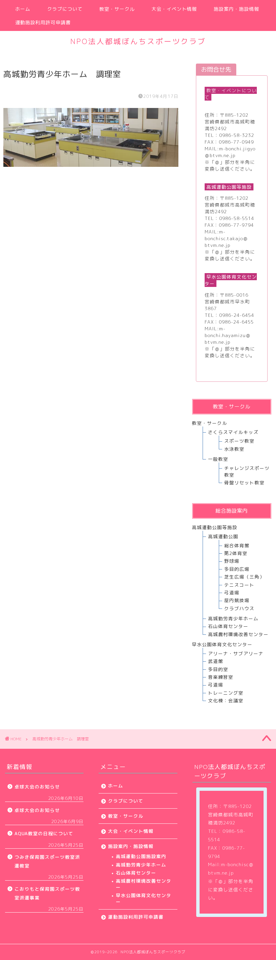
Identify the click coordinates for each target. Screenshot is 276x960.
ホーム (22, 9)
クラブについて (64, 9)
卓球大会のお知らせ (37, 786)
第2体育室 (235, 553)
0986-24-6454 (236, 315)
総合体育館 (236, 545)
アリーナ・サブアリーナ (236, 653)
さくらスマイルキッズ (233, 432)
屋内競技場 (236, 600)
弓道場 (231, 592)
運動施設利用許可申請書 (43, 23)
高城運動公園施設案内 (141, 856)
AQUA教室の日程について (43, 833)
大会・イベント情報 (174, 9)
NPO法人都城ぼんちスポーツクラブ (138, 41)
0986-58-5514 (236, 218)
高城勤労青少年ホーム (233, 618)
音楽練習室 (220, 677)
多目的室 (218, 669)
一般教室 (218, 459)
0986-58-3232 (236, 135)
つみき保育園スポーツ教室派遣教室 (47, 861)
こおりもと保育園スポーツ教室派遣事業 (47, 893)
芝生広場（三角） (244, 577)
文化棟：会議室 (225, 700)
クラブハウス (239, 608)
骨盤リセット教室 (244, 482)
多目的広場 (236, 569)
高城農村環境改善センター (238, 634)
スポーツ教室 (239, 441)
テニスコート (239, 585)
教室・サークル (117, 9)
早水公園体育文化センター (143, 898)
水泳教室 (234, 449)
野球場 (231, 561)
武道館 (215, 661)
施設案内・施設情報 (236, 9)
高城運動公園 (223, 536)
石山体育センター (228, 626)
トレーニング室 (225, 693)
